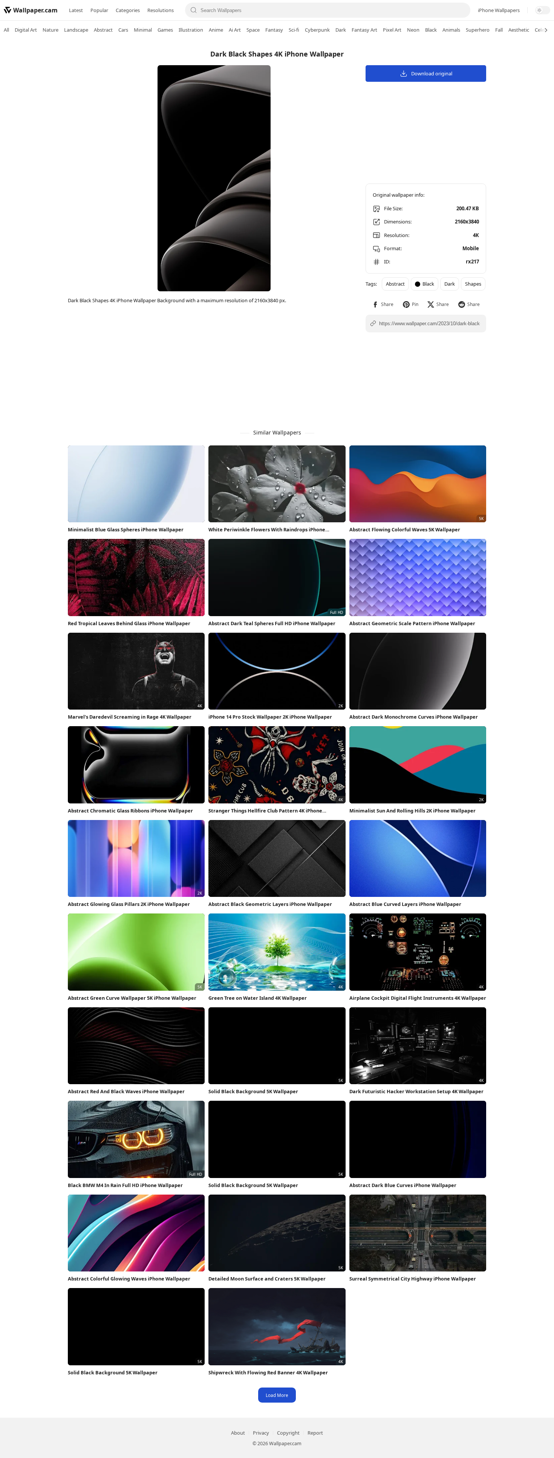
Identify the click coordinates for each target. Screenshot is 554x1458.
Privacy (261, 1432)
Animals (451, 29)
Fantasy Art (364, 29)
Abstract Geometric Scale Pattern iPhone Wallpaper (412, 623)
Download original (431, 73)
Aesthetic (518, 29)
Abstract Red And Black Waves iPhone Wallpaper (126, 1091)
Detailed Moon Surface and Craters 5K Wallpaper (267, 1278)
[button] (383, 304)
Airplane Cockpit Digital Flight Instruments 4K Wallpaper (417, 997)
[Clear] (461, 10)
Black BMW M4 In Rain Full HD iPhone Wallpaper (125, 1185)
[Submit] (193, 10)
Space (253, 29)
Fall (499, 29)
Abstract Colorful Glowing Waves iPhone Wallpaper (129, 1278)
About (238, 1432)
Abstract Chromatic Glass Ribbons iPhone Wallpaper (130, 810)
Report (315, 1432)
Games (165, 29)
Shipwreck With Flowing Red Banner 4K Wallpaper (268, 1372)
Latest (76, 10)
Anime (216, 29)
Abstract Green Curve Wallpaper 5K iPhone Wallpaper (132, 997)
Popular (99, 10)
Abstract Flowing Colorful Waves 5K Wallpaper (404, 529)
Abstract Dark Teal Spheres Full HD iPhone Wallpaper (271, 623)
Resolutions (160, 10)
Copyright (288, 1432)
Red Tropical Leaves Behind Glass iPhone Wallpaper (129, 623)
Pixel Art (392, 29)
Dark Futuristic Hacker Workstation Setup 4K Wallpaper (416, 1091)
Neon (413, 29)
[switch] (542, 10)
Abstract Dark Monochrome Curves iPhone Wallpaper (413, 716)
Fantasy (274, 29)
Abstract (103, 29)
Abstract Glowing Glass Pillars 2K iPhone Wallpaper (129, 904)
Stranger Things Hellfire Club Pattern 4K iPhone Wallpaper (265, 810)
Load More (277, 1395)
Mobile (470, 248)
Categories (128, 10)
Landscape (76, 29)
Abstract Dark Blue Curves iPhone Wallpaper (402, 1185)
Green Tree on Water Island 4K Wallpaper (257, 997)
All (6, 29)
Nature (50, 29)
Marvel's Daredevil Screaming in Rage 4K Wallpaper (129, 716)
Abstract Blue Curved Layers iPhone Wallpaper (405, 904)
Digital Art (26, 29)
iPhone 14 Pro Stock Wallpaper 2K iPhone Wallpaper (270, 716)
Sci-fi (294, 29)
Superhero (478, 29)
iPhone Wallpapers (499, 10)
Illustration (191, 29)
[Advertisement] (524, 156)
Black (431, 29)
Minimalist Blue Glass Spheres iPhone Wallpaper (126, 529)
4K (476, 235)
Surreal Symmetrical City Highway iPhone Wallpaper (412, 1278)
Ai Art (235, 29)
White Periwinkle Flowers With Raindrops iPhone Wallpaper (266, 529)
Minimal (143, 29)
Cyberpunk (317, 29)
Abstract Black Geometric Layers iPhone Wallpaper (270, 904)
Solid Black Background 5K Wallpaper (253, 1091)
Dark (340, 29)
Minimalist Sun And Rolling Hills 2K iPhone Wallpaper (412, 810)
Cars (123, 29)
